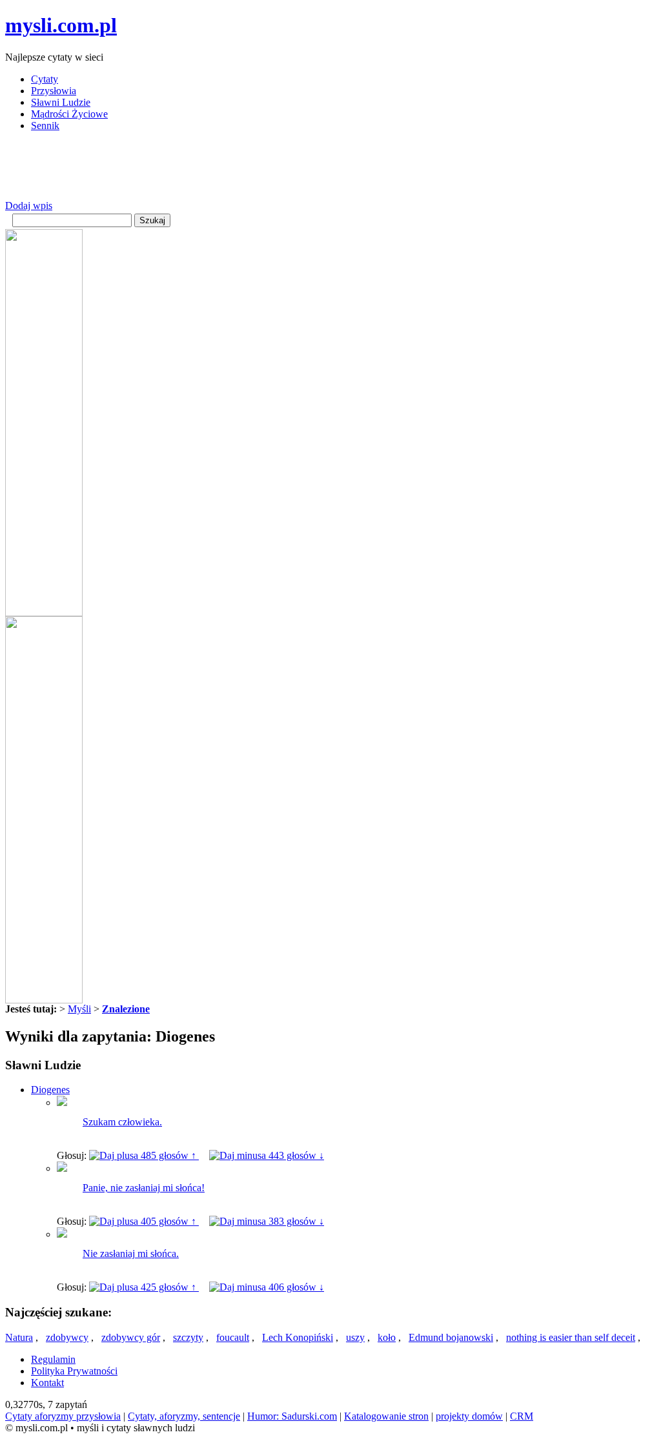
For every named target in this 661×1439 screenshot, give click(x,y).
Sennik (45, 125)
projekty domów (469, 1416)
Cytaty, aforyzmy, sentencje (184, 1416)
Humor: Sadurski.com (292, 1416)
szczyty (188, 1337)
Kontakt (47, 1382)
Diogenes (50, 1089)
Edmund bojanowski (451, 1337)
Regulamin (53, 1359)
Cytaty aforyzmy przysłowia (63, 1416)
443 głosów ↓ (295, 1155)
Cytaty (44, 79)
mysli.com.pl (61, 25)
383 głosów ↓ (295, 1221)
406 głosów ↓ (295, 1287)
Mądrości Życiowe (69, 113)
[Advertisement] (240, 171)
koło (387, 1337)
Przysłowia (53, 90)
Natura (19, 1337)
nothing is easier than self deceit (570, 1337)
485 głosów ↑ (168, 1155)
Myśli (79, 1008)
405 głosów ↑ (168, 1221)
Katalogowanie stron (386, 1416)
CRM (521, 1416)
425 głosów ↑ (168, 1287)
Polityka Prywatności (74, 1370)
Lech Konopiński (297, 1337)
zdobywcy (67, 1337)
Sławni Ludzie (60, 102)
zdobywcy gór (130, 1337)
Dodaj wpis (28, 205)
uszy (355, 1337)
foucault (232, 1337)
